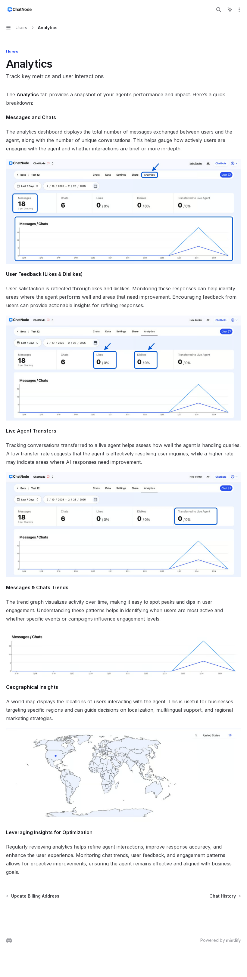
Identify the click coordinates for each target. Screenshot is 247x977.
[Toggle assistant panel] (230, 9)
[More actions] (239, 9)
